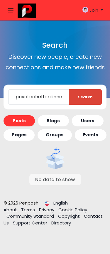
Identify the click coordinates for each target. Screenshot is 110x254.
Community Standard (30, 216)
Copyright (69, 216)
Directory (61, 223)
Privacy (47, 210)
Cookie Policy (72, 210)
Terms (28, 210)
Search (85, 97)
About (11, 210)
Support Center (30, 223)
